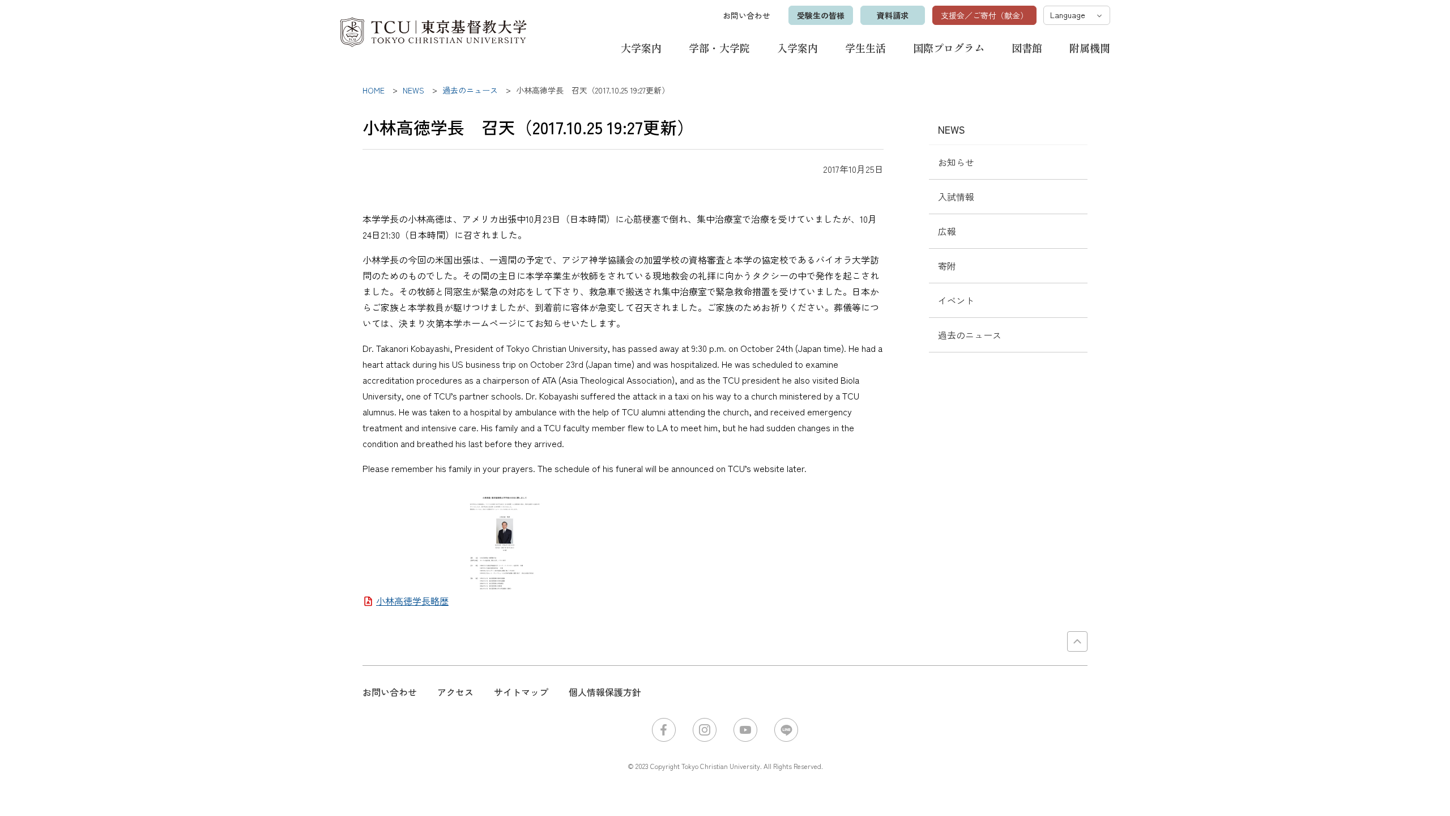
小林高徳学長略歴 (412, 600)
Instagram (705, 730)
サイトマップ (521, 692)
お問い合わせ (746, 15)
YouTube (745, 730)
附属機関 (1089, 47)
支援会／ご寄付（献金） (984, 15)
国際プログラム (948, 47)
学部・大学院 (719, 47)
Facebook (664, 730)
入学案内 (797, 47)
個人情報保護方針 (605, 692)
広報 (947, 231)
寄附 (947, 266)
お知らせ (956, 162)
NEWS (951, 129)
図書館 (1027, 47)
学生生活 (865, 47)
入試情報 (956, 196)
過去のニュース (969, 335)
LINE (786, 730)
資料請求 (893, 15)
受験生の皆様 (821, 15)
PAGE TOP (1077, 641)
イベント (956, 300)
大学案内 (641, 47)
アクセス (455, 692)
